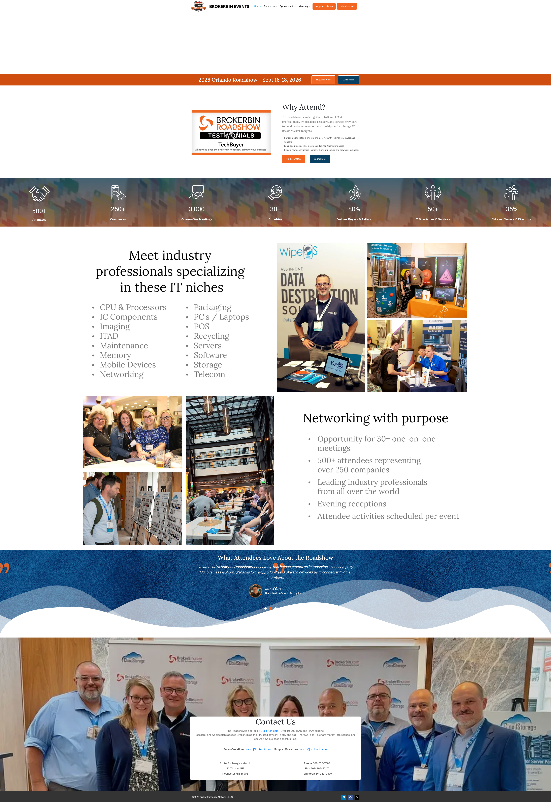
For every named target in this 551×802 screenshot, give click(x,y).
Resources (270, 6)
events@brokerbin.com (314, 749)
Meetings (304, 6)
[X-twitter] (357, 797)
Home (257, 6)
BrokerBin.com (270, 730)
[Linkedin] (343, 797)
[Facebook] (350, 797)
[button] (231, 132)
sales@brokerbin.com (259, 749)
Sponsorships (287, 6)
